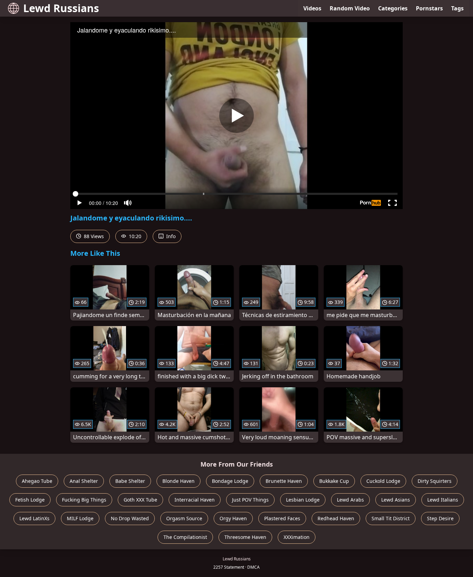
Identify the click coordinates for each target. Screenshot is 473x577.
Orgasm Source (184, 518)
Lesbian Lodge (303, 499)
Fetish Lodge (30, 499)
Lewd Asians (395, 499)
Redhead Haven (336, 518)
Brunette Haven (284, 481)
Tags (457, 8)
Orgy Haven (233, 518)
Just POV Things (250, 499)
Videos (312, 8)
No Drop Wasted (130, 518)
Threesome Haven (245, 537)
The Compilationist (185, 537)
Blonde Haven (178, 481)
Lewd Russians (61, 8)
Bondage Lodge (230, 481)
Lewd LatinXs (34, 518)
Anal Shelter (84, 481)
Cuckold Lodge (383, 481)
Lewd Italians (442, 499)
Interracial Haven (195, 499)
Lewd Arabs (350, 499)
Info (170, 236)
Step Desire (440, 518)
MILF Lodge (80, 518)
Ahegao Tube (37, 481)
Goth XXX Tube (140, 499)
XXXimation (297, 537)
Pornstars (429, 8)
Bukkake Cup (334, 481)
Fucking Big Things (84, 499)
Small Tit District (391, 518)
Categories (393, 8)
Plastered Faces (282, 518)
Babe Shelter (130, 481)
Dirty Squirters (435, 481)
